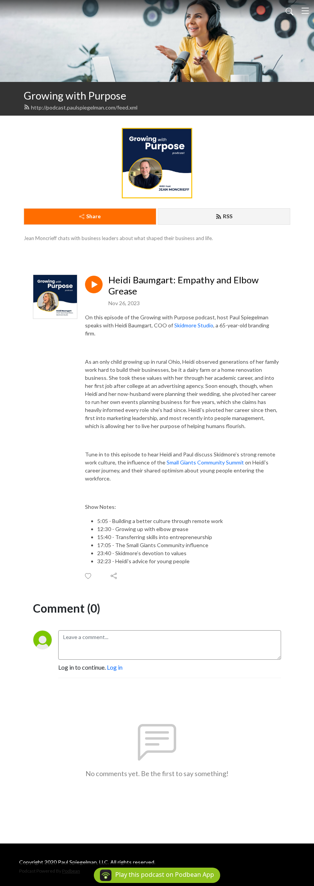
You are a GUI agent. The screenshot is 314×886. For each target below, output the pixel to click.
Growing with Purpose (75, 95)
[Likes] (88, 576)
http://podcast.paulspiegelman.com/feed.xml (84, 107)
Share (93, 216)
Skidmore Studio (193, 325)
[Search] (289, 10)
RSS (227, 216)
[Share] (114, 576)
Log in (115, 667)
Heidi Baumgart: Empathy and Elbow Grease (183, 285)
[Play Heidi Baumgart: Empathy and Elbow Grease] (94, 284)
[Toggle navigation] (305, 10)
